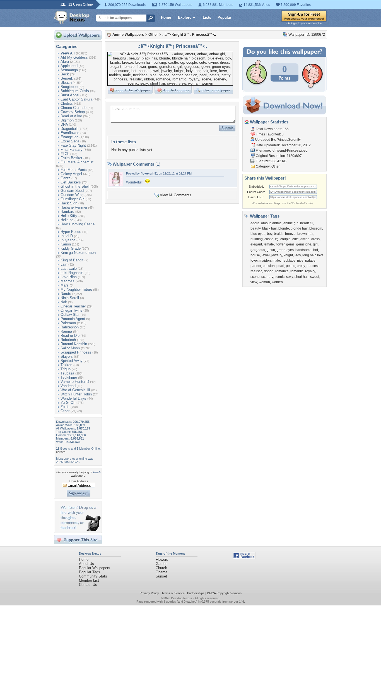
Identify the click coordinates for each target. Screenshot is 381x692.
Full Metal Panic (74, 170)
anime (277, 223)
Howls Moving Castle (78, 224)
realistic (256, 271)
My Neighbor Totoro (76, 289)
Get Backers (71, 182)
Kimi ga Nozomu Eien (78, 252)
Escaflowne (70, 133)
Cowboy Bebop (73, 112)
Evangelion (69, 137)
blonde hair (299, 228)
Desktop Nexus (181, 598)
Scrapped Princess (76, 352)
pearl (280, 266)
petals (290, 266)
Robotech (68, 340)
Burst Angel (70, 95)
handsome (303, 250)
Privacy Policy (149, 593)
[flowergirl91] (116, 184)
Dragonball (69, 129)
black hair (269, 228)
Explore (184, 17)
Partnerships (195, 593)
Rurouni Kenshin (74, 344)
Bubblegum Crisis (75, 91)
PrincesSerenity (289, 140)
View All (68, 53)
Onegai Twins (71, 310)
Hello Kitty (69, 216)
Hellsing (67, 220)
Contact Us (88, 585)
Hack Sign (69, 203)
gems (290, 244)
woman (264, 282)
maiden (265, 261)
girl (315, 244)
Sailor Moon (70, 348)
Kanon (66, 244)
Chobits (67, 103)
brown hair (305, 234)
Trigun (66, 369)
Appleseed (69, 66)
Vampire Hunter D (75, 382)
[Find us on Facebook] (244, 558)
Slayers (67, 356)
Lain (64, 264)
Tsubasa (67, 373)
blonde (283, 228)
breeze (290, 234)
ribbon (269, 271)
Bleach (66, 82)
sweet (314, 277)
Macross (67, 281)
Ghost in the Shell (75, 186)
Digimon (67, 120)
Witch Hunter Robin (76, 394)
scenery (267, 277)
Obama (161, 572)
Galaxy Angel (71, 174)
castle (268, 239)
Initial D (67, 236)
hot (315, 250)
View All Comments (175, 195)
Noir (64, 302)
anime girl (290, 223)
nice (300, 261)
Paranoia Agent (73, 319)
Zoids (65, 407)
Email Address (78, 481)
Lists (207, 17)
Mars (65, 285)
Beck (65, 74)
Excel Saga (70, 141)
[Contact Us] (80, 530)
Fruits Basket (71, 158)
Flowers (162, 559)
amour (266, 223)
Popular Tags (89, 572)
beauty (255, 228)
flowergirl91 (149, 173)
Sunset (161, 576)
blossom (315, 228)
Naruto (66, 294)
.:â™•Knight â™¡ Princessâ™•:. (189, 34)
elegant (256, 244)
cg (277, 239)
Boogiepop (69, 87)
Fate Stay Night (73, 145)
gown (271, 250)
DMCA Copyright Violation (224, 593)
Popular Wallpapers (94, 568)
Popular (224, 17)
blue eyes (257, 234)
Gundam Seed (72, 190)
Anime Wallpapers (128, 34)
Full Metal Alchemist (77, 162)
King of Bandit (72, 260)
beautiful (306, 223)
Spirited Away (72, 361)
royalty (310, 271)
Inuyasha (68, 240)
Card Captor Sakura (76, 99)
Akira (65, 61)
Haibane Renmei (74, 207)
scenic (279, 277)
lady (298, 255)
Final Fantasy (72, 149)
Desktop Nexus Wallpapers (72, 17)
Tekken (66, 365)
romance (282, 271)
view (253, 282)
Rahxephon (70, 327)
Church (161, 568)
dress (315, 239)
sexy (289, 277)
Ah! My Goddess (74, 57)
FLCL (65, 154)
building (256, 239)
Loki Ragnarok (72, 273)
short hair (301, 277)
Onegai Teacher (73, 306)
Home (166, 17)
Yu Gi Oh (68, 402)
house (255, 255)
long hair (308, 255)
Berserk (67, 78)
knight (288, 255)
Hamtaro (67, 211)
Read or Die (70, 335)
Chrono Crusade (73, 108)
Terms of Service (173, 593)
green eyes (285, 250)
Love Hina (69, 277)
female (269, 244)
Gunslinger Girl (73, 199)
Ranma (66, 331)
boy (269, 234)
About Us (86, 564)
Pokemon (68, 323)
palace (310, 261)
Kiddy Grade (71, 248)
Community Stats (93, 576)
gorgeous (257, 250)
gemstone (303, 244)
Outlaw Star (70, 314)
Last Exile (69, 268)
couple (285, 239)
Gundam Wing (72, 195)
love (320, 255)
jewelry (276, 255)
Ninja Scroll (70, 298)
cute (295, 239)
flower (280, 244)
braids (278, 234)
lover (254, 261)
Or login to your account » (304, 23)
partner (255, 266)
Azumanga (69, 70)
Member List (89, 580)
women (277, 282)
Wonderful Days (73, 398)
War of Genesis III (75, 390)
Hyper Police (71, 232)
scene (255, 277)
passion (269, 266)
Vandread (68, 386)
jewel (266, 255)
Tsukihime (69, 377)
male (276, 261)
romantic (296, 271)
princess (313, 266)
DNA (64, 124)
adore (254, 223)
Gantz (65, 178)
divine (305, 239)
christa (60, 452)
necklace (288, 261)
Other (65, 411)
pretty (301, 266)
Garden (161, 564)
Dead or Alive (71, 116)
